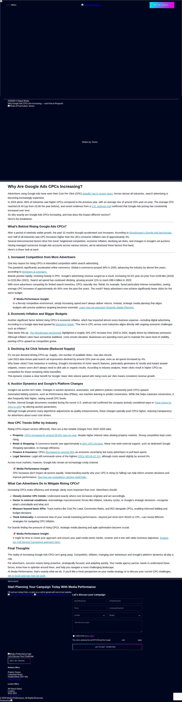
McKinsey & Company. (34, 271)
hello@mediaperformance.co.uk (58, 595)
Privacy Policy (116, 640)
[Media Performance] (91, 5)
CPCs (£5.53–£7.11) (89, 456)
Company (116, 608)
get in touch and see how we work (26, 575)
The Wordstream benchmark (45, 332)
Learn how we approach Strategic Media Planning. (106, 307)
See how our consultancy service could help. (62, 477)
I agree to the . (85, 636)
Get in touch (161, 5)
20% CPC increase (92, 443)
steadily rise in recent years (98, 193)
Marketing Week (65, 324)
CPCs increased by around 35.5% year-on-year (51, 435)
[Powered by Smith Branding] (18, 700)
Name (80, 601)
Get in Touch (17, 661)
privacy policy (89, 636)
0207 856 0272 (14, 696)
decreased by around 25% (60, 452)
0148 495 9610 (27, 595)
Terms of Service (131, 640)
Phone (76, 608)
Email (115, 601)
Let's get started (105, 647)
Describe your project (82, 622)
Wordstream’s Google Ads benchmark (150, 232)
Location (77, 615)
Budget (112, 615)
